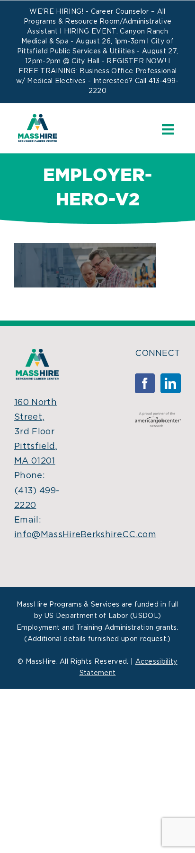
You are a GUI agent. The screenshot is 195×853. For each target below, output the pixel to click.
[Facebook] (145, 383)
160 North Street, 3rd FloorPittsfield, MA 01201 (35, 432)
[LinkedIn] (170, 383)
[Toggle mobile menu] (169, 129)
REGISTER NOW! (136, 61)
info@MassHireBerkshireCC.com (85, 535)
